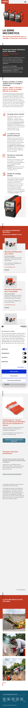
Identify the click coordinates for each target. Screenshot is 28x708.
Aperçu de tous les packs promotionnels (12, 474)
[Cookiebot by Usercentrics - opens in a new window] (20, 326)
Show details (21, 367)
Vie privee (15, 701)
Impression (5, 701)
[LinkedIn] (8, 699)
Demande (7, 269)
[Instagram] (4, 699)
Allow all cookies (14, 371)
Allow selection (14, 375)
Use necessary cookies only (14, 380)
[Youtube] (21, 699)
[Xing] (13, 699)
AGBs (24, 701)
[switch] (24, 353)
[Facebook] (17, 699)
